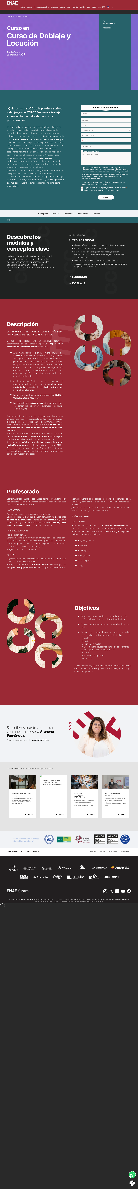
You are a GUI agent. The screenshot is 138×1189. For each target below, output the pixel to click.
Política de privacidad (82, 902)
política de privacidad (111, 182)
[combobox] (83, 140)
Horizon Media (29, 561)
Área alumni (92, 852)
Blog (68, 7)
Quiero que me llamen (92, 151)
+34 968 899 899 (40, 740)
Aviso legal (48, 902)
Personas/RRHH (109, 23)
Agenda (75, 7)
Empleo (62, 7)
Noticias (82, 7)
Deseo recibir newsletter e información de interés (102, 190)
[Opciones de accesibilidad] (132, 1183)
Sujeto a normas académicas (63, 902)
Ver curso (27, 814)
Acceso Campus (112, 852)
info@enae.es (39, 902)
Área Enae (102, 852)
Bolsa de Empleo (125, 852)
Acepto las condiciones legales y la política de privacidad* (105, 188)
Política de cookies (97, 902)
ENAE (8, 16)
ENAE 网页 (101, 7)
